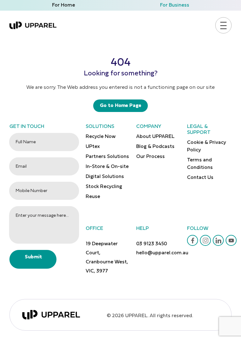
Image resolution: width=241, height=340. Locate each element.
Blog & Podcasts (155, 147)
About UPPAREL (155, 136)
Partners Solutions (107, 157)
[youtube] (231, 240)
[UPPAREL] (32, 25)
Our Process (150, 157)
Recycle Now (100, 136)
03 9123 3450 (151, 244)
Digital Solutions (105, 177)
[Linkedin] (218, 240)
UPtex (93, 147)
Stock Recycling (104, 187)
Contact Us (200, 177)
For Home (63, 5)
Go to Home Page (120, 106)
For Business (174, 5)
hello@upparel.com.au (162, 253)
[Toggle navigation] (223, 25)
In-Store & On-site (107, 167)
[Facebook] (192, 240)
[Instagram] (205, 240)
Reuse (93, 197)
